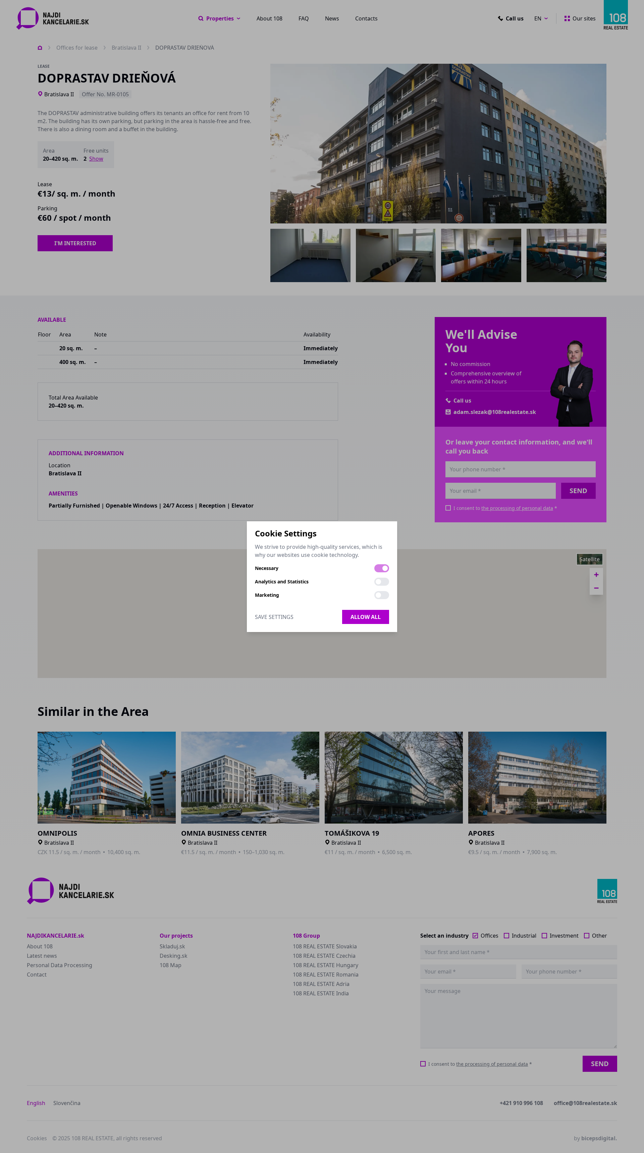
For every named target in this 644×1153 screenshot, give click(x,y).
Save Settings (274, 617)
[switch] (381, 568)
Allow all (366, 617)
